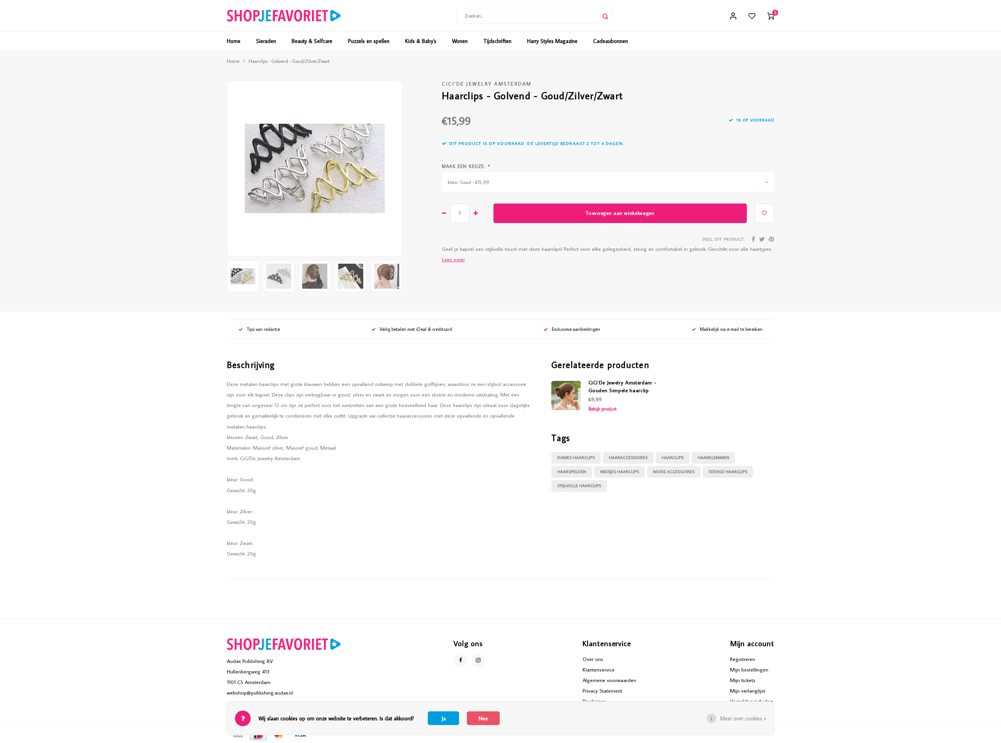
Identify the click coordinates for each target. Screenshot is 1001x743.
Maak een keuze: (466, 166)
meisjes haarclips (619, 471)
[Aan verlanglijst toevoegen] (764, 213)
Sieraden (266, 41)
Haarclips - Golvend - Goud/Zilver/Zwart (289, 61)
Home (233, 41)
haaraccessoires (628, 457)
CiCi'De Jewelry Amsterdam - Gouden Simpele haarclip (622, 386)
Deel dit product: (723, 239)
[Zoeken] (605, 15)
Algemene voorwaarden (609, 680)
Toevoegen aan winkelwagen (620, 212)
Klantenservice (599, 669)
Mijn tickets (742, 680)
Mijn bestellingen (749, 669)
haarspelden (571, 471)
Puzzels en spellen (368, 41)
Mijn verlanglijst (747, 690)
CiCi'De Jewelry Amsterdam (487, 83)
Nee (483, 718)
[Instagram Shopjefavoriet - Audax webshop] (478, 661)
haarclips (672, 457)
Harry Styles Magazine (552, 41)
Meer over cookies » (743, 718)
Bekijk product (602, 409)
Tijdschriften (497, 41)
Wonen (460, 41)
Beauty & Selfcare (312, 41)
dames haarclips (576, 457)
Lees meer (453, 259)
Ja (443, 718)
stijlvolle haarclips (579, 485)
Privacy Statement (602, 690)
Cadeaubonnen (610, 41)
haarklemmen (713, 457)
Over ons (593, 659)
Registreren (742, 659)
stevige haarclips (728, 471)
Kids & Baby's (420, 41)
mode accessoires (673, 471)
